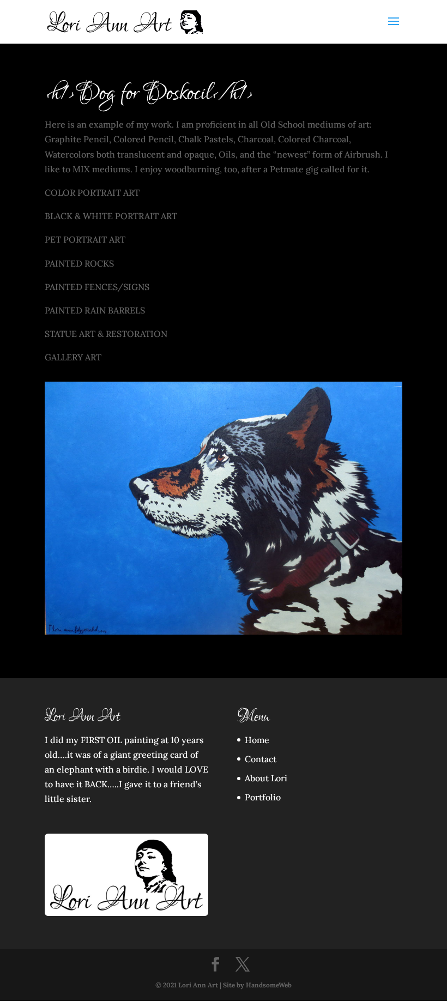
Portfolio (263, 797)
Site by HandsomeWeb (257, 985)
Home (257, 739)
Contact (260, 758)
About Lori (266, 778)
